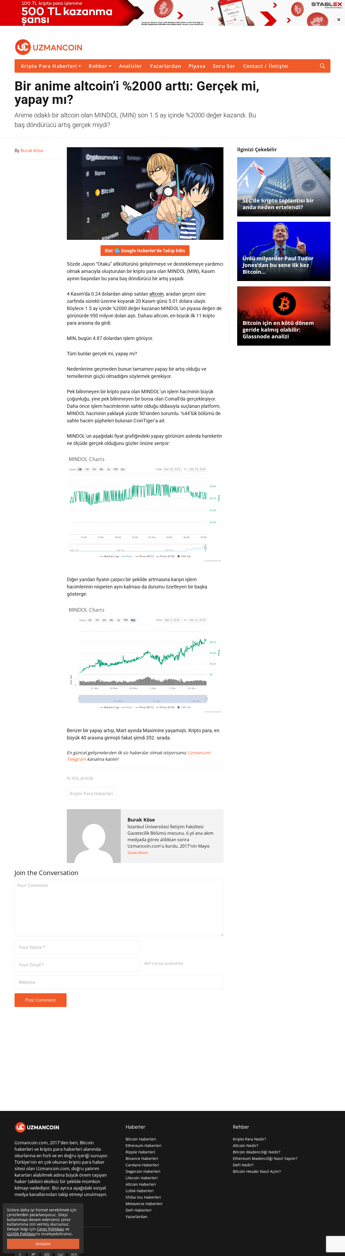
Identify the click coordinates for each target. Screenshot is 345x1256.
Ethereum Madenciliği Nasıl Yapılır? (265, 1158)
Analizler (130, 66)
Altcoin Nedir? (245, 1145)
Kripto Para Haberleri (49, 66)
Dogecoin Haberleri (143, 1171)
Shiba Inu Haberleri (143, 1197)
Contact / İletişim (266, 66)
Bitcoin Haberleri (141, 1139)
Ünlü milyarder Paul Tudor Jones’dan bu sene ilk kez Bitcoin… (278, 265)
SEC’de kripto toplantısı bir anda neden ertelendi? (278, 204)
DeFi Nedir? (243, 1164)
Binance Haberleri (142, 1158)
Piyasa (197, 66)
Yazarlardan (165, 66)
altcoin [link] (156, 294)
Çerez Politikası (50, 1229)
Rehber (98, 66)
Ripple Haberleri (140, 1152)
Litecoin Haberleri (142, 1177)
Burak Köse (141, 819)
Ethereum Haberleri (143, 1145)
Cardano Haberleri (142, 1164)
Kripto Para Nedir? (249, 1139)
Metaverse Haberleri (144, 1203)
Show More (137, 852)
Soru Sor (224, 66)
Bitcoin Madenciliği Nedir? (256, 1152)
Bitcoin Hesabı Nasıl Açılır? (257, 1171)
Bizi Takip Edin (145, 251)
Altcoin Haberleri (141, 1184)
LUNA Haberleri (140, 1190)
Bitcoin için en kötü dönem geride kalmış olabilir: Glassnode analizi (278, 329)
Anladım (43, 1243)
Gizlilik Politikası (21, 1233)
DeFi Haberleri (138, 1210)
